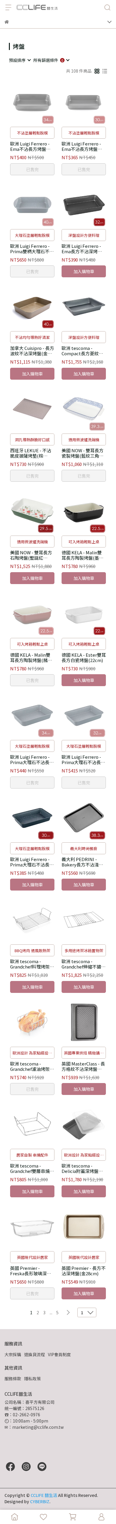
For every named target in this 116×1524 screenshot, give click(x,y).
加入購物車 (83, 271)
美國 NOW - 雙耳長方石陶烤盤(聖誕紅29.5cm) (31, 555)
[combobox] (19, 60)
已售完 (32, 169)
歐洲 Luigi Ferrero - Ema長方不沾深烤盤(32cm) (82, 248)
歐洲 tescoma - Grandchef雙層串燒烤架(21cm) (32, 1168)
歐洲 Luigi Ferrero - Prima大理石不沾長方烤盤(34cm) (32, 759)
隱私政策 (32, 1378)
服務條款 (12, 1378)
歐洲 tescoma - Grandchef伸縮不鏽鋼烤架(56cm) (84, 964)
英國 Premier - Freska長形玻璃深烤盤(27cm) (30, 1270)
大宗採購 (12, 1354)
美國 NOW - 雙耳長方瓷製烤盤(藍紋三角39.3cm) (83, 453)
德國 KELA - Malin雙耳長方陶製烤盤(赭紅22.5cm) (31, 657)
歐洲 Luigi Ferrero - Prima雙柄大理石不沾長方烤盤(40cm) (32, 248)
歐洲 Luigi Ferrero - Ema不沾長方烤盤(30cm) (81, 146)
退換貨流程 (34, 1354)
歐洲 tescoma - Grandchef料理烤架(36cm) (30, 964)
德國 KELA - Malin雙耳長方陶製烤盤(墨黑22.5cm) (83, 555)
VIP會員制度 (59, 1354)
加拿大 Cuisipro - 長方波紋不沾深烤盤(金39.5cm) (32, 350)
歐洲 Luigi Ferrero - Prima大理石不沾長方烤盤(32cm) (83, 759)
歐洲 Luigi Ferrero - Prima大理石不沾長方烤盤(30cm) (32, 862)
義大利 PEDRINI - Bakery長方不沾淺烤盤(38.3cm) (82, 862)
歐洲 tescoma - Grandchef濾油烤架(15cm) (30, 1066)
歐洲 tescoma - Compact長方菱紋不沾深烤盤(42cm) (82, 350)
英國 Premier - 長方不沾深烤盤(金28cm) (84, 1270)
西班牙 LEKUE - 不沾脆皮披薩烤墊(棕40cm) (30, 453)
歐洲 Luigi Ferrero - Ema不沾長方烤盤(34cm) (30, 146)
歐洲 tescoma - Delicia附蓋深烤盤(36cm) (80, 1168)
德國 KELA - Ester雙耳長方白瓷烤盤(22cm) (84, 657)
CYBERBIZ (39, 1501)
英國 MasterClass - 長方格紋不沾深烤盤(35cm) (83, 1066)
